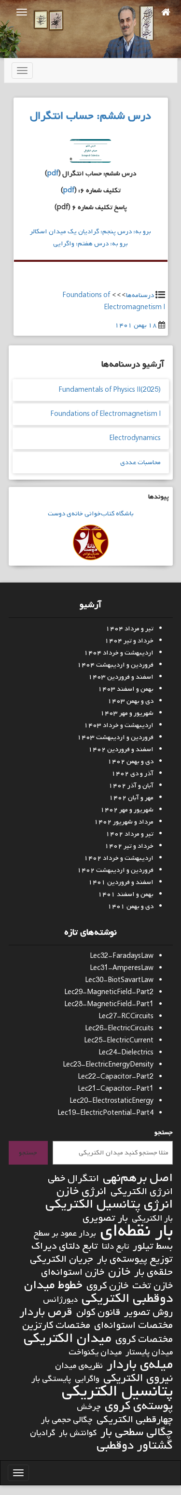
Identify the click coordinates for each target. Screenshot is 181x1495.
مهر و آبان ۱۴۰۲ (131, 797)
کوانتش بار (78, 1433)
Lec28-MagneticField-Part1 (108, 1004)
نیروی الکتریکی (138, 1378)
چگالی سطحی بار (136, 1432)
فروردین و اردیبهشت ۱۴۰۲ (115, 870)
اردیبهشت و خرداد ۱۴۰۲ (118, 858)
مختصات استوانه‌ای (133, 1325)
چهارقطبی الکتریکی (135, 1419)
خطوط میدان (53, 1285)
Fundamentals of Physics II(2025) (109, 390)
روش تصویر (148, 1312)
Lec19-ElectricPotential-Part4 (105, 1113)
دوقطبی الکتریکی (127, 1299)
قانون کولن (98, 1312)
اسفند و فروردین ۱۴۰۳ (120, 677)
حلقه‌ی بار (153, 1272)
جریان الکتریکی (61, 1259)
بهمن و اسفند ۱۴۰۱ (125, 894)
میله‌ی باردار (140, 1365)
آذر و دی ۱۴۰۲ (132, 773)
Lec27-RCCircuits (125, 1016)
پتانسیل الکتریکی (117, 1391)
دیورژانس (60, 1300)
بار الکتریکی (152, 1218)
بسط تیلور (153, 1246)
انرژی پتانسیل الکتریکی (109, 1204)
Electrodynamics (135, 438)
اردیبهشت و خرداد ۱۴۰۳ (118, 725)
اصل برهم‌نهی (138, 1178)
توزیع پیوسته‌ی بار (135, 1259)
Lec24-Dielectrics (125, 1052)
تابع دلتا (115, 1246)
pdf (52, 173)
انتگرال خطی (73, 1178)
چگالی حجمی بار (67, 1420)
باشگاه (124, 513)
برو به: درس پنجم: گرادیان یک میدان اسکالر (90, 231)
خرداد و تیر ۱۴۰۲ (129, 846)
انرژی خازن (81, 1191)
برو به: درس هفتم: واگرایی (90, 243)
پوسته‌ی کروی (139, 1406)
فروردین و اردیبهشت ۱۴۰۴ (115, 664)
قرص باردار (45, 1312)
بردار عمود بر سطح (64, 1233)
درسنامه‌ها (140, 295)
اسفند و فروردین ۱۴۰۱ (120, 882)
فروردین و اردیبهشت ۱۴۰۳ (115, 737)
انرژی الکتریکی (142, 1191)
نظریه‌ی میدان (79, 1366)
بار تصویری (105, 1218)
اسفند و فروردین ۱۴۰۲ (120, 749)
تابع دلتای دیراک (64, 1246)
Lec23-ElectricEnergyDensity (108, 1064)
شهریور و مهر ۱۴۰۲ (126, 809)
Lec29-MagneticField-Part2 (108, 992)
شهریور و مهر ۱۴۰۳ (126, 713)
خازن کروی (107, 1286)
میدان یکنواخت (95, 1352)
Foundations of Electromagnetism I (105, 414)
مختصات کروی (144, 1339)
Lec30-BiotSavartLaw (119, 980)
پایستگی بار (51, 1379)
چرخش (89, 1407)
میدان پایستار (149, 1352)
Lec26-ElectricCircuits (119, 1028)
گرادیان (42, 1433)
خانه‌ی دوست (65, 513)
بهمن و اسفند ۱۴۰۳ (125, 689)
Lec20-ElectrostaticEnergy (111, 1101)
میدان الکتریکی (67, 1338)
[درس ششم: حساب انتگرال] (90, 153)
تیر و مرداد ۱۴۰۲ (129, 834)
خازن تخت (152, 1286)
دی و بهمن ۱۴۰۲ (130, 761)
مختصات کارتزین (56, 1325)
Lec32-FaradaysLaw (121, 956)
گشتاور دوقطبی (135, 1445)
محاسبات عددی (140, 462)
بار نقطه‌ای (136, 1231)
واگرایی (87, 1379)
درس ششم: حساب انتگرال (90, 116)
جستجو (163, 1132)
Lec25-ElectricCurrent (118, 1040)
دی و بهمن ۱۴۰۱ (130, 906)
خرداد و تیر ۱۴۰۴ (129, 640)
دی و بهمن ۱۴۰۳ (130, 701)
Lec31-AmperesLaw (121, 968)
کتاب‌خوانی (98, 513)
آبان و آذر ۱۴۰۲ (131, 785)
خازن (119, 1272)
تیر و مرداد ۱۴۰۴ (129, 628)
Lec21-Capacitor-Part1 (115, 1089)
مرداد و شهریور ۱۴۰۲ (123, 821)
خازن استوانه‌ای (72, 1272)
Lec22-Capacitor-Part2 (115, 1076)
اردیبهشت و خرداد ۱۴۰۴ (118, 652)
